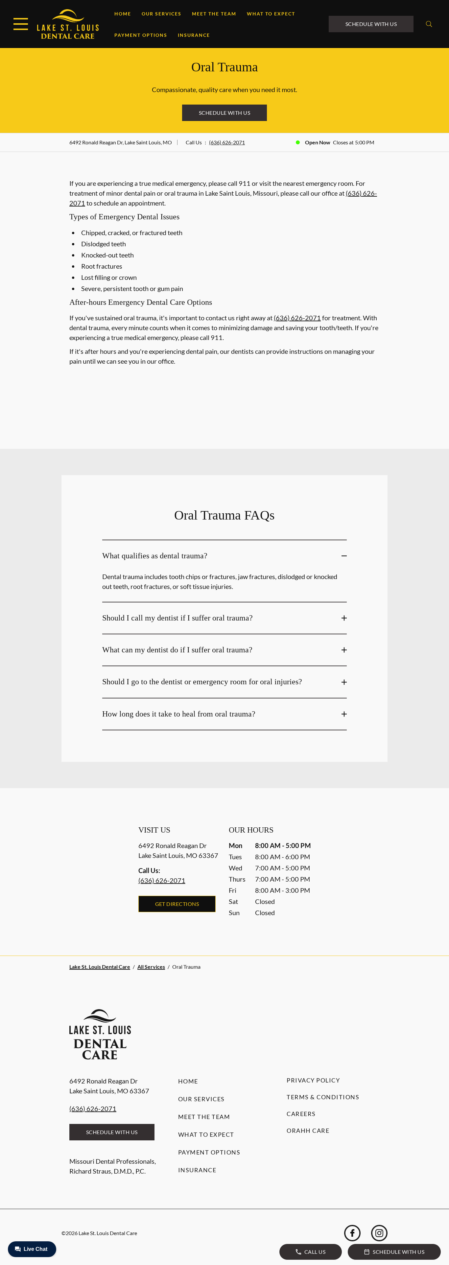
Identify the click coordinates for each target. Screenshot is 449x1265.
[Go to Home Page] (68, 24)
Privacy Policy (313, 1080)
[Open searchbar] (429, 24)
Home (122, 13)
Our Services (161, 13)
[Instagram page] (379, 1233)
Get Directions (177, 904)
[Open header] (20, 24)
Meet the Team (214, 13)
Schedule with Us (371, 24)
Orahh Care (308, 1130)
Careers (301, 1113)
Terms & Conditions (323, 1097)
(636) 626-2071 (227, 142)
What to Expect (271, 13)
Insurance (194, 35)
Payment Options (140, 35)
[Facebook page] (352, 1233)
